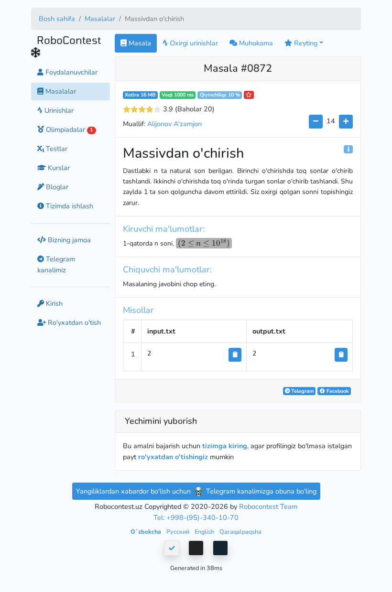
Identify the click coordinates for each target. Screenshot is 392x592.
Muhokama (255, 43)
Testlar (55, 148)
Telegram (302, 391)
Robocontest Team (268, 506)
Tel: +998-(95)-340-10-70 (196, 517)
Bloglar (56, 187)
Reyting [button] (304, 43)
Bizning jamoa (68, 240)
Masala (139, 43)
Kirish (53, 303)
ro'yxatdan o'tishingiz (173, 457)
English (205, 531)
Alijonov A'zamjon (174, 124)
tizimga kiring (224, 446)
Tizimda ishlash (68, 206)
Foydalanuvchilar (71, 72)
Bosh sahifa (57, 18)
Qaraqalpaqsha (240, 531)
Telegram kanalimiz (56, 264)
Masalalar (100, 18)
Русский (178, 531)
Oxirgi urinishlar (193, 43)
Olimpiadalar (68, 129)
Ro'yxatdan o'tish (73, 322)
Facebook (337, 391)
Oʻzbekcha (147, 531)
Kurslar (58, 167)
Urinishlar (58, 110)
